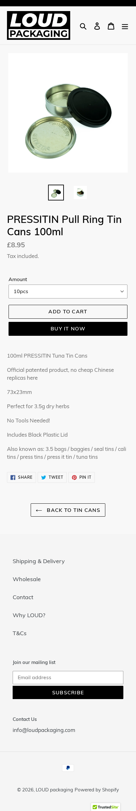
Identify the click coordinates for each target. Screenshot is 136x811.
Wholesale (27, 579)
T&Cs (20, 633)
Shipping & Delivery (39, 561)
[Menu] (125, 25)
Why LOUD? (29, 615)
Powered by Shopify (97, 790)
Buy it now (68, 328)
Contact (23, 597)
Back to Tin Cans (72, 510)
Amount (18, 279)
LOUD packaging (54, 790)
